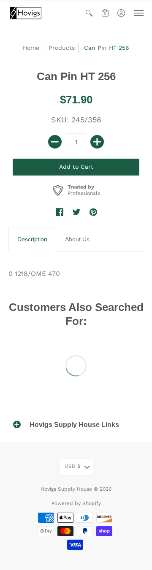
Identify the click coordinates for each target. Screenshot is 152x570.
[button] (89, 13)
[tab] (32, 239)
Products (62, 47)
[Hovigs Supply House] (25, 13)
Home (31, 47)
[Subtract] (55, 142)
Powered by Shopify (76, 503)
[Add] (97, 142)
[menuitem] (89, 13)
